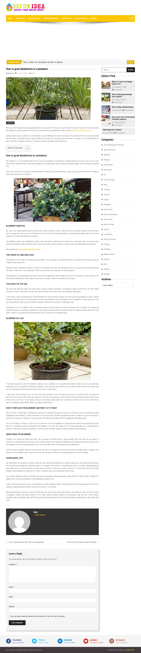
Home (10, 18)
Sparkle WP (130, 650)
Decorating (20, 18)
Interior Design (81, 18)
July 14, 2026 (110, 133)
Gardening (10, 123)
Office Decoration (110, 239)
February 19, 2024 (119, 100)
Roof (105, 264)
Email (11, 597)
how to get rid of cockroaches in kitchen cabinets (123, 118)
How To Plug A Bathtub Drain (122, 107)
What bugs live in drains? (112, 130)
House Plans (66, 18)
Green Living (108, 209)
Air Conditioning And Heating (114, 145)
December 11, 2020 (120, 87)
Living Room (108, 234)
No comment (118, 90)
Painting (106, 244)
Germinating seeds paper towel (29, 249)
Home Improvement (51, 18)
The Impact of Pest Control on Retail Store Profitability (42, 64)
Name (11, 587)
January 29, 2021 (119, 122)
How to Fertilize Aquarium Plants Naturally (81, 542)
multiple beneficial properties (81, 130)
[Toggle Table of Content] (26, 148)
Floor (105, 185)
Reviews (107, 259)
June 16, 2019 (22, 73)
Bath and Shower (110, 150)
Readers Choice (109, 254)
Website (12, 607)
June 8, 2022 (118, 110)
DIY (105, 175)
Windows (107, 274)
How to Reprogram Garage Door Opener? (122, 95)
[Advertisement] (70, 42)
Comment (13, 564)
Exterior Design (34, 18)
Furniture (107, 190)
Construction (108, 165)
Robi (33, 73)
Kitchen (93, 18)
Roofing (106, 269)
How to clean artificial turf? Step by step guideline (26, 542)
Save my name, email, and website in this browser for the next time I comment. (38, 616)
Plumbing (107, 249)
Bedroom (107, 155)
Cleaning (107, 160)
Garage (106, 199)
